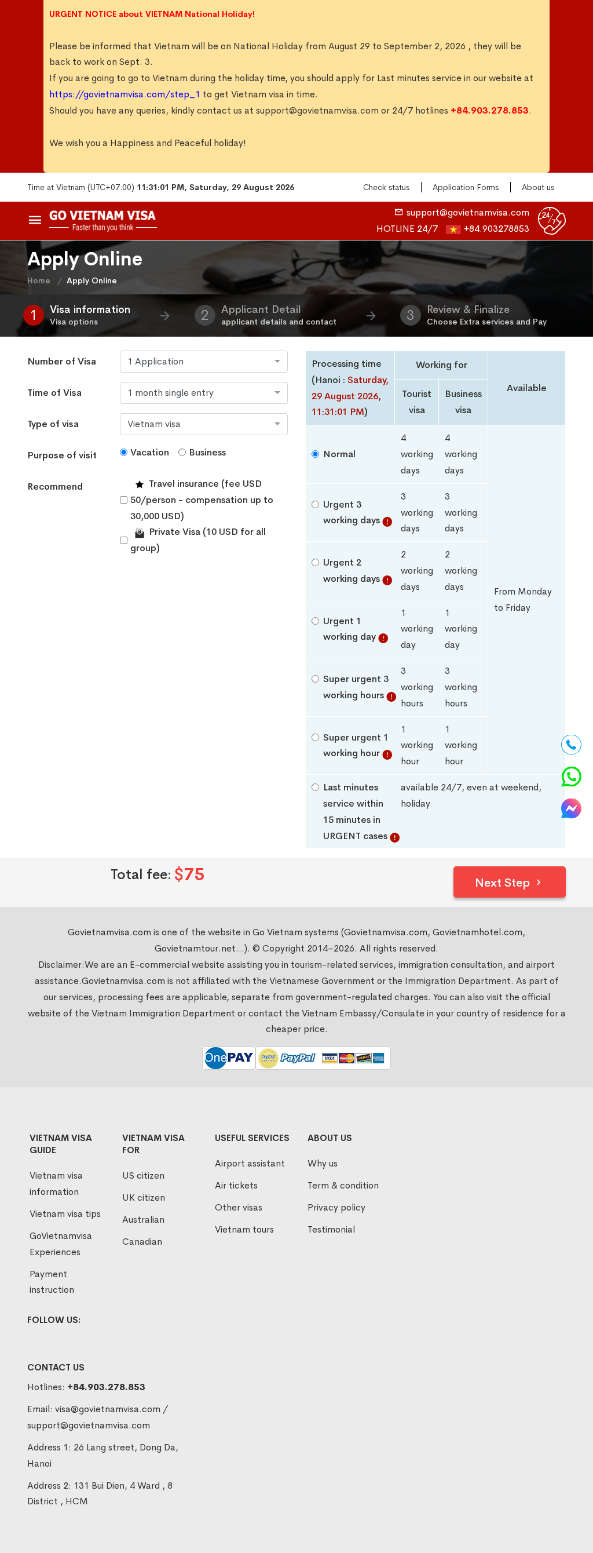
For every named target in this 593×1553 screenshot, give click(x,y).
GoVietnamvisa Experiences (61, 1244)
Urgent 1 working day (349, 629)
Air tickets (236, 1185)
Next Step (504, 883)
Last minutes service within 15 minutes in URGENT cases (355, 811)
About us (538, 187)
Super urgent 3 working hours (356, 687)
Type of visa (53, 424)
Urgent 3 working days (351, 512)
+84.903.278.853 (106, 1387)
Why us (323, 1163)
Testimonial (331, 1229)
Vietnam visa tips (65, 1214)
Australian (143, 1219)
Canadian (142, 1241)
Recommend (55, 486)
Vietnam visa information (56, 1183)
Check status (386, 187)
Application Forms (466, 187)
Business (207, 452)
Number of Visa (61, 361)
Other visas (238, 1207)
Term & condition (343, 1185)
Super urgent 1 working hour (356, 745)
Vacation (149, 452)
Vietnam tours (244, 1229)
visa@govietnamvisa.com (107, 1409)
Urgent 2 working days (351, 570)
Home (38, 280)
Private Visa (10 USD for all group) (198, 540)
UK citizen (143, 1197)
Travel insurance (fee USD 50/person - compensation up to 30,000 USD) (201, 499)
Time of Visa (54, 393)
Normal (339, 454)
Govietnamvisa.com (123, 981)
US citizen (143, 1175)
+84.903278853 (496, 229)
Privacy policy (336, 1207)
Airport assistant (250, 1163)
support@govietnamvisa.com (317, 110)
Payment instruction (52, 1282)
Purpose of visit (62, 455)
